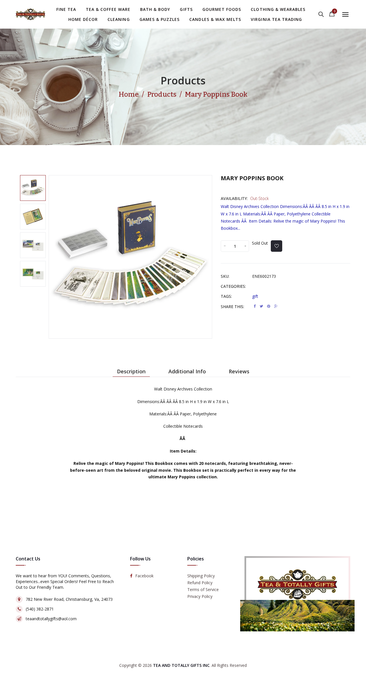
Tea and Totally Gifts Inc (181, 665)
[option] (33, 188)
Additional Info (187, 371)
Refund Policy (199, 582)
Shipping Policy (201, 575)
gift (255, 296)
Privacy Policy (199, 596)
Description (131, 371)
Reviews (239, 371)
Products (183, 81)
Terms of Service (203, 589)
